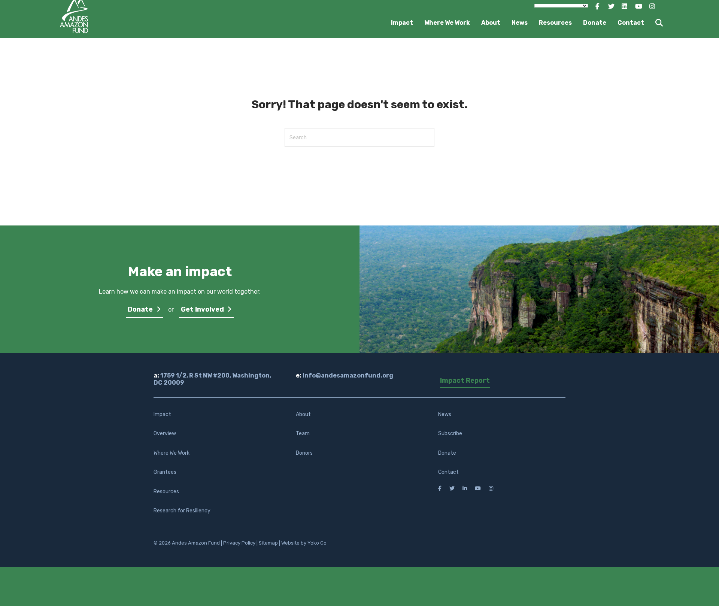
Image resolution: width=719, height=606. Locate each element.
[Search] (654, 22)
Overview (165, 433)
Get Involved (203, 309)
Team (303, 433)
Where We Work (447, 22)
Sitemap (268, 543)
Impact (402, 22)
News (520, 22)
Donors (304, 453)
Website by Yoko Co (304, 543)
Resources (555, 22)
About (490, 22)
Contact (631, 22)
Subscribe (450, 433)
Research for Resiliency (182, 510)
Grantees (165, 472)
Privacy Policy (239, 543)
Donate (594, 22)
